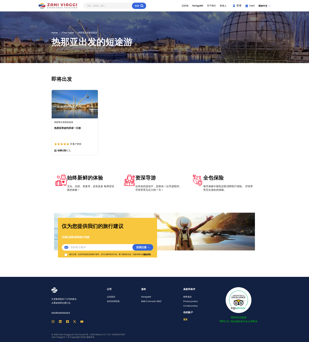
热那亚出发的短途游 (63, 122)
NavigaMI (197, 5)
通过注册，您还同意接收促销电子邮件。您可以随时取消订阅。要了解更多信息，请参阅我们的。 (110, 254)
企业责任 (111, 296)
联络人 (223, 5)
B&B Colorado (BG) (151, 301)
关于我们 (211, 5)
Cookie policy (190, 305)
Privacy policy (190, 301)
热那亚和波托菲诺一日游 (67, 128)
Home (55, 32)
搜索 (137, 5)
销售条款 (187, 296)
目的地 (185, 5)
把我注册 (141, 247)
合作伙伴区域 (113, 301)
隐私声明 (147, 254)
